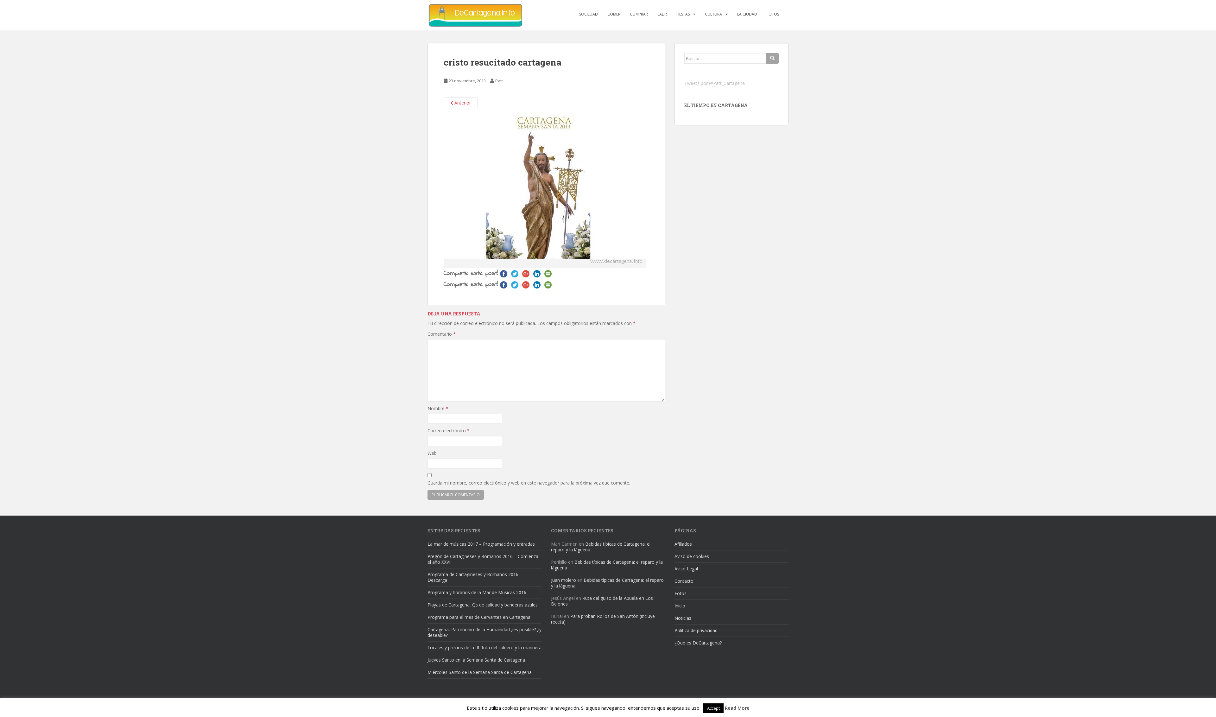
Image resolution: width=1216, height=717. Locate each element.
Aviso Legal (686, 569)
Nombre (438, 408)
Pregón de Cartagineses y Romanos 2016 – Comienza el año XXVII (483, 559)
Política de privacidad (696, 630)
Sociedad (588, 14)
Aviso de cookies (691, 556)
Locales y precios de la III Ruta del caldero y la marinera (485, 647)
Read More (737, 708)
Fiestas (683, 14)
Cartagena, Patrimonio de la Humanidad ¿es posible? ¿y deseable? (485, 632)
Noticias (682, 618)
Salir (662, 14)
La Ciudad (747, 14)
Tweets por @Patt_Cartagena (714, 83)
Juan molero (563, 580)
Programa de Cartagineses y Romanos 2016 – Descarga (475, 577)
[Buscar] (772, 58)
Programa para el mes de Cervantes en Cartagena (479, 617)
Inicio (679, 606)
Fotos (773, 14)
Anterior (462, 103)
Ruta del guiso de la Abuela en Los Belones (602, 601)
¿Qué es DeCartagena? (698, 643)
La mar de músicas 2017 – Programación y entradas (481, 544)
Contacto (684, 581)
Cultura (713, 14)
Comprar (639, 14)
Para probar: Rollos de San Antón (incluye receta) (603, 619)
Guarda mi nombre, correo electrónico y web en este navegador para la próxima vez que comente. (529, 483)
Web (432, 453)
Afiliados (683, 544)
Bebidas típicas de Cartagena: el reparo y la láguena (600, 547)
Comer (613, 14)
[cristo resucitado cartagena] (545, 191)
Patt (499, 81)
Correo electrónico (449, 431)
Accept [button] (713, 708)
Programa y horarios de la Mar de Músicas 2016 (477, 592)
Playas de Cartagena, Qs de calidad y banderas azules (483, 605)
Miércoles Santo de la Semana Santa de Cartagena (480, 672)
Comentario (442, 334)
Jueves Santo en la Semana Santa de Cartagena (476, 660)
